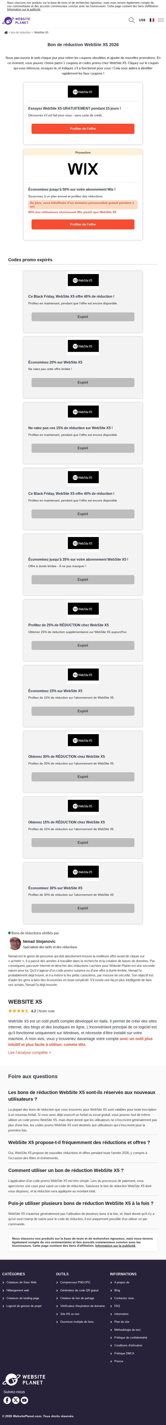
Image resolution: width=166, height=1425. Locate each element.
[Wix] (83, 194)
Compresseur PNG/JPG (75, 1282)
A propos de (121, 1282)
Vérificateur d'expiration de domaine (82, 1306)
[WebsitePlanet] (6, 31)
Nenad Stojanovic (39, 941)
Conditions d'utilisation (128, 1345)
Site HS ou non (69, 1314)
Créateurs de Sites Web (21, 1282)
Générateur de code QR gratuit (79, 1290)
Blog (117, 1290)
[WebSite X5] (83, 113)
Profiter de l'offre (83, 128)
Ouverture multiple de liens (77, 1321)
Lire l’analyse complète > (29, 1052)
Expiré (83, 317)
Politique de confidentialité (130, 1337)
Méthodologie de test (127, 1329)
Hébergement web (17, 1290)
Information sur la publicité (23, 9)
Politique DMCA (124, 1353)
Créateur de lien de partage (77, 1298)
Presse (118, 1361)
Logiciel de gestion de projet (24, 1306)
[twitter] (15, 1400)
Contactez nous (124, 1298)
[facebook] (7, 1400)
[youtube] (24, 1400)
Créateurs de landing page (22, 1298)
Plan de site (121, 1321)
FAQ (117, 1306)
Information (121, 1314)
